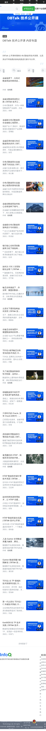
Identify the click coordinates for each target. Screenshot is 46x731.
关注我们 (40, 710)
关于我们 (40, 661)
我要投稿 (40, 673)
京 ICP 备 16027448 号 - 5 (26, 725)
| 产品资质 (45, 725)
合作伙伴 (40, 686)
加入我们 (40, 698)
